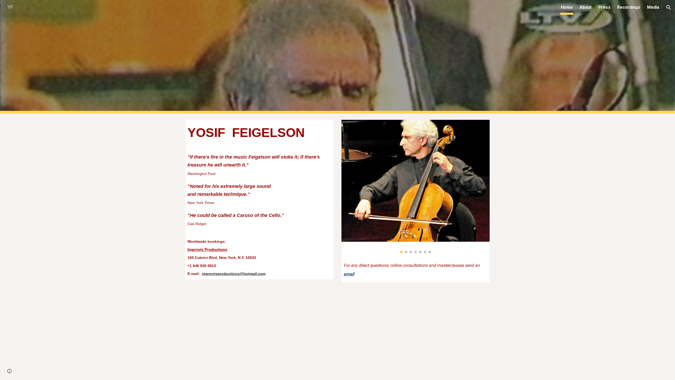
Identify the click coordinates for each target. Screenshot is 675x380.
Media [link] (653, 7)
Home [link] (567, 7)
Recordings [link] (628, 7)
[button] (668, 7)
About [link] (585, 7)
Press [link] (604, 7)
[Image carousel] (415, 186)
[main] (259, 199)
